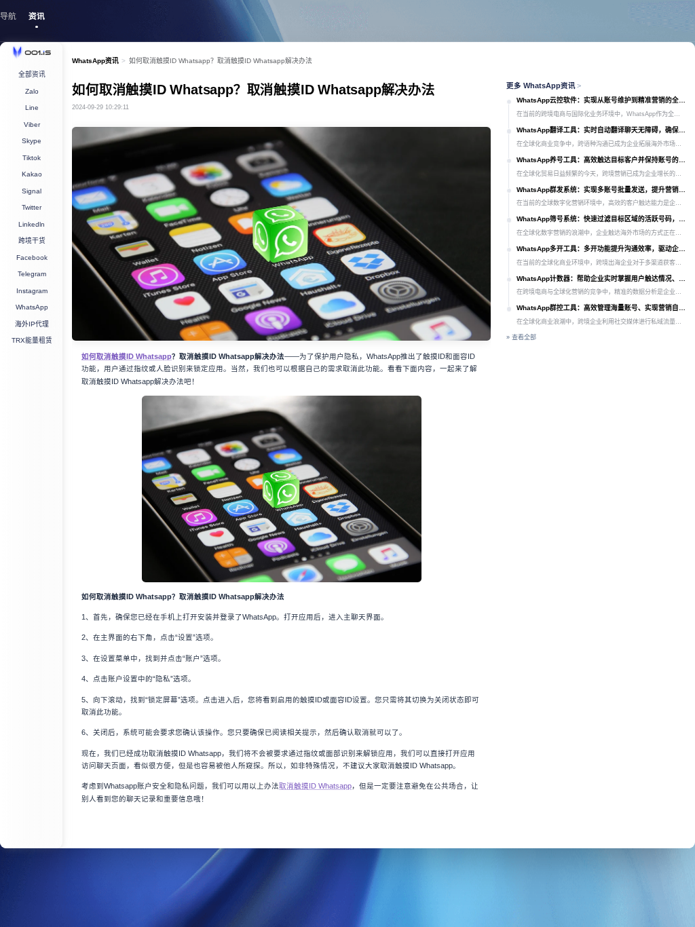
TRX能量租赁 (32, 340)
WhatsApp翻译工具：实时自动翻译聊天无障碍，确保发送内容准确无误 (600, 130)
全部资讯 (31, 74)
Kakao (32, 174)
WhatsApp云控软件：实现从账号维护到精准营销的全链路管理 (600, 100)
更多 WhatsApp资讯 (544, 85)
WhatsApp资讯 (95, 60)
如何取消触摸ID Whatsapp (126, 356)
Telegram (32, 274)
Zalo (32, 91)
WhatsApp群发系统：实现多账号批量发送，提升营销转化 (600, 189)
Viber (32, 124)
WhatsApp (32, 307)
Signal (31, 191)
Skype (31, 141)
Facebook (32, 257)
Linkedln (31, 224)
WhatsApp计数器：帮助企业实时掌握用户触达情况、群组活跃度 (600, 278)
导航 (8, 16)
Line (32, 107)
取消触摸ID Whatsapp (315, 786)
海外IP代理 (32, 324)
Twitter (31, 207)
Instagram (32, 291)
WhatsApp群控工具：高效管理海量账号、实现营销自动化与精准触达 (600, 307)
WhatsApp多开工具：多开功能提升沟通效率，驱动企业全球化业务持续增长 (600, 248)
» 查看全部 (521, 337)
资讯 (37, 16)
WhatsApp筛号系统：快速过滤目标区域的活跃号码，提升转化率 (600, 219)
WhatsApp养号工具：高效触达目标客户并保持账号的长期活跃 (600, 160)
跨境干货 (31, 240)
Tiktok (31, 158)
